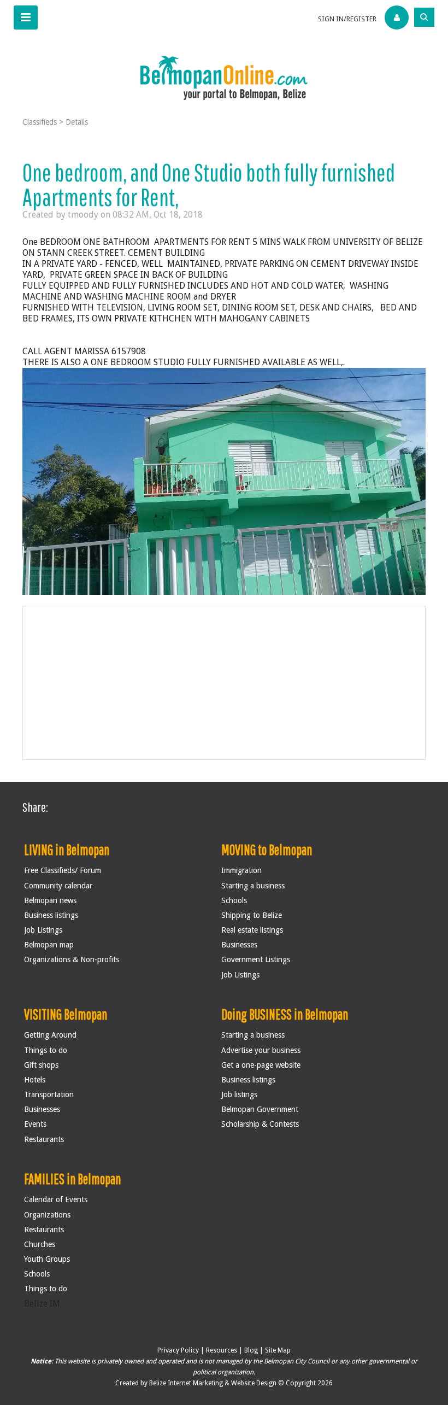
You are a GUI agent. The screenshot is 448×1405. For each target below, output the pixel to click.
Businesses (239, 944)
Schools (234, 900)
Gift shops (41, 1065)
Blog (251, 1350)
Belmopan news (50, 900)
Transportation (49, 1094)
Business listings (51, 915)
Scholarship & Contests (260, 1124)
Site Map (278, 1350)
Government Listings (255, 959)
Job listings (239, 1094)
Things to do (45, 1050)
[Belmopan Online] (224, 77)
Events (35, 1124)
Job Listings (43, 930)
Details (77, 122)
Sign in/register (347, 19)
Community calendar (58, 885)
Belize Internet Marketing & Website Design (213, 1383)
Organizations (47, 1214)
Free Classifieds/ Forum (62, 870)
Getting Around (50, 1035)
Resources (221, 1350)
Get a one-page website (260, 1065)
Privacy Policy (178, 1350)
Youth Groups (47, 1259)
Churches (39, 1244)
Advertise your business (260, 1050)
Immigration (241, 870)
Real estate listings (252, 930)
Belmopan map (49, 944)
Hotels (34, 1079)
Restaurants (44, 1139)
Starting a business (253, 885)
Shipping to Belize (251, 915)
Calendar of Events (55, 1199)
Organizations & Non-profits (71, 959)
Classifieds (39, 122)
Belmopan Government (259, 1109)
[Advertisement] (224, 682)
